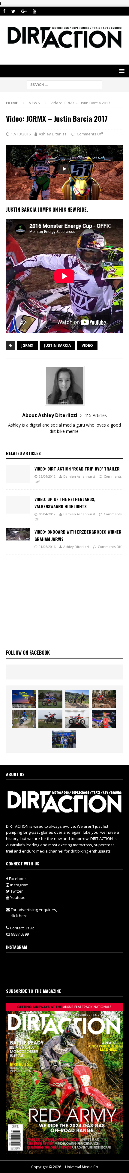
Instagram (18, 885)
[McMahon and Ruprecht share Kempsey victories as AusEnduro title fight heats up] (24, 719)
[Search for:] (64, 84)
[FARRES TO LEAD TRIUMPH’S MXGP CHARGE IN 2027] (77, 699)
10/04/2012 (47, 514)
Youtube (17, 897)
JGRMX (27, 345)
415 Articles (95, 415)
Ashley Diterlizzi (53, 134)
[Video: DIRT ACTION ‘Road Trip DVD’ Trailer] (18, 474)
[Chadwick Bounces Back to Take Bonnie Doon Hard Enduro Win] (50, 699)
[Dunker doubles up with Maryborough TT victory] (104, 719)
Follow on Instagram (68, 975)
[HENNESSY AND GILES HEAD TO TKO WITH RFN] (104, 699)
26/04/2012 (47, 476)
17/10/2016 (21, 134)
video (87, 345)
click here (19, 915)
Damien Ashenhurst (79, 476)
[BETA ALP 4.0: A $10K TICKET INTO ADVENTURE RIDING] (50, 719)
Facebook (17, 878)
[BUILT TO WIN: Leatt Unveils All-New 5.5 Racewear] (24, 699)
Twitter (16, 891)
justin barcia (57, 345)
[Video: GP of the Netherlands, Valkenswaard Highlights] (18, 505)
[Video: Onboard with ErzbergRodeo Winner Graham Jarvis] (18, 534)
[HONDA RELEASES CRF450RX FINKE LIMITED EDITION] (77, 719)
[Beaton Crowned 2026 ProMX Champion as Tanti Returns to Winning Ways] (64, 739)
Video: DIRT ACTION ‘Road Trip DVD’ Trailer (77, 468)
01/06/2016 (47, 546)
